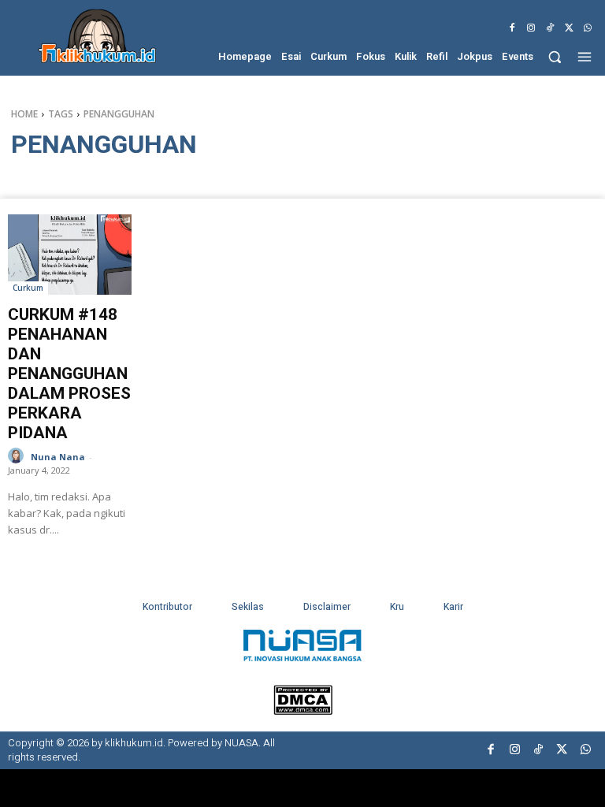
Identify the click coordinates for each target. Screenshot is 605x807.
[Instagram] (530, 28)
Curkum (28, 287)
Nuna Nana (58, 457)
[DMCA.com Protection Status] (302, 710)
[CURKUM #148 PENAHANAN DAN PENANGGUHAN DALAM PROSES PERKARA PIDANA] (70, 254)
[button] (555, 56)
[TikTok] (549, 28)
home (24, 114)
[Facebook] (512, 28)
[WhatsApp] (587, 28)
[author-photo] (18, 456)
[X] (568, 28)
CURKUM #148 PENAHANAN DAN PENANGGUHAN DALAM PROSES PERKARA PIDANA (69, 373)
